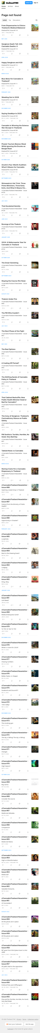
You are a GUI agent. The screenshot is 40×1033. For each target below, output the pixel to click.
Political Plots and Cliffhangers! (12, 985)
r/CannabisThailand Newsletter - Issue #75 (15, 687)
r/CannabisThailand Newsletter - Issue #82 (15, 578)
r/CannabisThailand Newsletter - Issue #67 (15, 809)
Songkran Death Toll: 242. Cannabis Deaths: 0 (12, 45)
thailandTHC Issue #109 (10, 116)
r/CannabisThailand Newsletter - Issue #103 (14, 228)
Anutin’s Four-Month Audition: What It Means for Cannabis (14, 166)
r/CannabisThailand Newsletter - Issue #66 (15, 824)
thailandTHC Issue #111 (10, 84)
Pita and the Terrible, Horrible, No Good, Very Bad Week (15, 1000)
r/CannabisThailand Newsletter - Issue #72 (15, 734)
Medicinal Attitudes (8, 813)
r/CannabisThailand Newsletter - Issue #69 (15, 781)
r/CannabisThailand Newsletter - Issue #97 (14, 334)
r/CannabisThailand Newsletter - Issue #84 (15, 549)
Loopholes (5, 539)
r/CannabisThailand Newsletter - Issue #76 (15, 672)
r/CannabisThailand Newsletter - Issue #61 (15, 899)
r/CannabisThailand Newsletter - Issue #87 (15, 500)
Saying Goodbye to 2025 (12, 113)
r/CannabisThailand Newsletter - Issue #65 (15, 838)
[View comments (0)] (12, 35)
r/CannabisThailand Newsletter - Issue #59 (15, 932)
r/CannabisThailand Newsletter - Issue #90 (14, 454)
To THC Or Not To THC (9, 629)
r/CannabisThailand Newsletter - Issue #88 (15, 486)
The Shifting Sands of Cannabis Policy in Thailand (14, 378)
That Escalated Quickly (11, 206)
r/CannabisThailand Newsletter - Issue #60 (15, 918)
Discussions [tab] (16, 20)
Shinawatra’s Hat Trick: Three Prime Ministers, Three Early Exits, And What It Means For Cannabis (14, 185)
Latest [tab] (5, 20)
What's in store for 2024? (10, 647)
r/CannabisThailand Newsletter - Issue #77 (15, 658)
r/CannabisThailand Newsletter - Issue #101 (14, 266)
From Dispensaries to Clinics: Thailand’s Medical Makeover (14, 27)
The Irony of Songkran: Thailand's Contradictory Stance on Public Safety (15, 418)
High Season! (6, 766)
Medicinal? (5, 874)
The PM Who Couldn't (10, 313)
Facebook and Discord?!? (10, 690)
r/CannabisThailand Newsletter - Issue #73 (15, 719)
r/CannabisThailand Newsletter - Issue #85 (15, 535)
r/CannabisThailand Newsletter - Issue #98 (14, 316)
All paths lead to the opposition (12, 966)
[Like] (3, 70)
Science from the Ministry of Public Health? (13, 505)
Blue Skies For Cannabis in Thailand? (12, 80)
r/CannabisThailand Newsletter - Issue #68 (15, 795)
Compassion (6, 827)
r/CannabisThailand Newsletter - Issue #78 (15, 644)
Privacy (19, 1019)
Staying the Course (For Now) (14, 281)
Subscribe (29, 3)
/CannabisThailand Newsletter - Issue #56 (15, 981)
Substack (10, 1029)
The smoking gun (7, 723)
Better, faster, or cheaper (10, 676)
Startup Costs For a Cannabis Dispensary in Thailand (14, 470)
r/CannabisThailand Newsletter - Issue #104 (14, 209)
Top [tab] (10, 20)
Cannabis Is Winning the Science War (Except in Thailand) (15, 127)
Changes (4, 752)
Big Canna (5, 784)
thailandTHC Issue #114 (10, 30)
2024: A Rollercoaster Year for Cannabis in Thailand (14, 243)
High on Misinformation (10, 860)
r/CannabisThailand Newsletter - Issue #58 (15, 946)
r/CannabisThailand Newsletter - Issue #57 (15, 963)
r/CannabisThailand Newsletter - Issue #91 (14, 440)
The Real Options (8, 349)
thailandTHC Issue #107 (10, 151)
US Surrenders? (7, 903)
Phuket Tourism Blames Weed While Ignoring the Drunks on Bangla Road (14, 146)
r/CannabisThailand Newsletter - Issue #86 (15, 517)
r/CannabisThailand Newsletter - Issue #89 (14, 475)
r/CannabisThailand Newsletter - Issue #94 (14, 383)
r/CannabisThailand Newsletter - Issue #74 (15, 701)
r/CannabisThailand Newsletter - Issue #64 (15, 856)
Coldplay (4, 567)
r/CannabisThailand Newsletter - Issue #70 (15, 762)
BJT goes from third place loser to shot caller (14, 951)
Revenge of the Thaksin (11, 224)
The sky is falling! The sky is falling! (13, 737)
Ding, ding (5, 582)
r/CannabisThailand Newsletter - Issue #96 (14, 353)
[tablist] (11, 20)
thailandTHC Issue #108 (10, 130)
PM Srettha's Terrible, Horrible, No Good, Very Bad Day (15, 436)
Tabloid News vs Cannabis (12, 451)
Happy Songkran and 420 (12, 63)
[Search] (36, 20)
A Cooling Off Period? (10, 363)
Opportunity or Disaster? (10, 520)
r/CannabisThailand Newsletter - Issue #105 (14, 191)
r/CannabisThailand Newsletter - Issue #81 (15, 597)
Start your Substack (15, 1024)
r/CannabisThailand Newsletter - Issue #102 (14, 248)
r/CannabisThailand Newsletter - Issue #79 (15, 625)
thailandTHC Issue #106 (10, 170)
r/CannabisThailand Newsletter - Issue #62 (15, 885)
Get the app (29, 1024)
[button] (3, 6)
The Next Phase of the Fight (13, 331)
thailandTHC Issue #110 (10, 100)
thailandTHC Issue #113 (10, 49)
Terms (24, 1019)
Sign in (36, 3)
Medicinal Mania (7, 842)
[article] (20, 30)
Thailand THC (10, 32)
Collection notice (33, 1019)
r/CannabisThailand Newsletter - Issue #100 (14, 284)
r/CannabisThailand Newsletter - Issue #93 (14, 405)
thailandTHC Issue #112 (10, 65)
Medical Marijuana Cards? (10, 615)
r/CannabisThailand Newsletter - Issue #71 (15, 748)
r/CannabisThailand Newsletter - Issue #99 (14, 302)
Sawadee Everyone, (8, 889)
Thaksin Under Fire (9, 299)
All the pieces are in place (10, 922)
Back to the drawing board (10, 553)
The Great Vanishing (10, 263)
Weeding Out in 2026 (10, 97)
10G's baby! (5, 705)
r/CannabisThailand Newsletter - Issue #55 (15, 995)
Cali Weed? (5, 600)
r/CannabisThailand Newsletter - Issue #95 (14, 367)
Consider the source (8, 799)
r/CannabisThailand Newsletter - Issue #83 (15, 564)
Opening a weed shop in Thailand (13, 490)
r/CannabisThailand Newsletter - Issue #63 (15, 871)
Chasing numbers (7, 662)
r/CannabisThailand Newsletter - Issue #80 (15, 611)
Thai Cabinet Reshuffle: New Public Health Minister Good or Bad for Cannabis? (14, 400)
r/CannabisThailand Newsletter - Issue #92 (14, 424)
